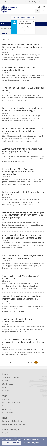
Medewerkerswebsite (7, 28)
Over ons (5, 399)
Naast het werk (7, 413)
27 (25, 362)
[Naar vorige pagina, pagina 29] (10, 362)
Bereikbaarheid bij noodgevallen (13, 421)
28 (28, 362)
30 (36, 362)
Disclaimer (5, 391)
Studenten (16, 2)
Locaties (5, 381)
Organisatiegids (33, 2)
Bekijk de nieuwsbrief (9, 433)
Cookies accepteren (12, 443)
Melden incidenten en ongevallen (13, 424)
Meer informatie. (38, 440)
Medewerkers (24, 2)
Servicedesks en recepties (11, 377)
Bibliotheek (42, 2)
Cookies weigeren (32, 443)
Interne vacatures (8, 406)
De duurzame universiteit (11, 403)
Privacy (4, 387)
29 (32, 362)
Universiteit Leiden (6, 2)
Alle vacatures (7, 409)
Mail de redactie (7, 384)
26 (21, 362)
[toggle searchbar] (44, 6)
